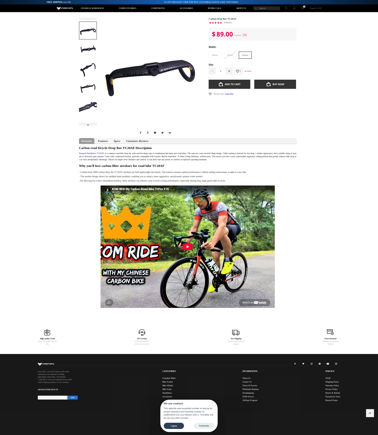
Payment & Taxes (332, 397)
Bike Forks (167, 389)
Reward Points (331, 400)
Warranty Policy (332, 385)
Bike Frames (167, 382)
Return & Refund (332, 393)
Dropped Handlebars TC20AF (91, 153)
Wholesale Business (250, 389)
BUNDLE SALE (214, 8)
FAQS (328, 378)
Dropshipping (248, 393)
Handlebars (167, 393)
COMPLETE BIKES (127, 8)
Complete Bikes (169, 378)
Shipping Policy (332, 382)
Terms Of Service (249, 385)
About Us (246, 378)
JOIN (73, 398)
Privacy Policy (331, 389)
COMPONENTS (158, 8)
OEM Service (248, 397)
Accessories (167, 397)
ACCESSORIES (186, 8)
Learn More (229, 94)
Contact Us (247, 382)
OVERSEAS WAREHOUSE (92, 8)
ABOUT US (241, 8)
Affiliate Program (249, 400)
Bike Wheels (167, 385)
